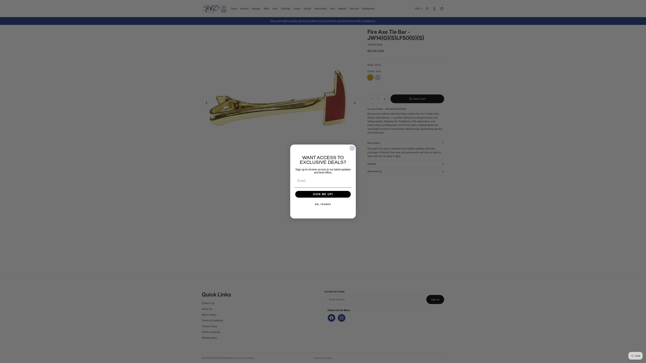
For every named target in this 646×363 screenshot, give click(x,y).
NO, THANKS (323, 204)
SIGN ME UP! (323, 194)
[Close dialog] (352, 148)
